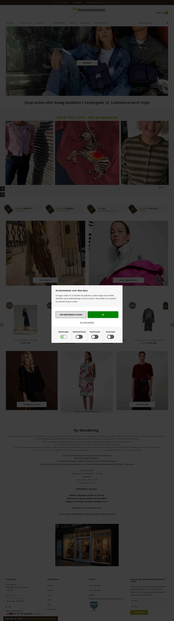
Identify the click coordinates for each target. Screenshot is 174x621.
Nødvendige (63, 332)
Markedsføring (79, 332)
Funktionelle (95, 332)
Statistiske (110, 332)
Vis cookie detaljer (87, 322)
